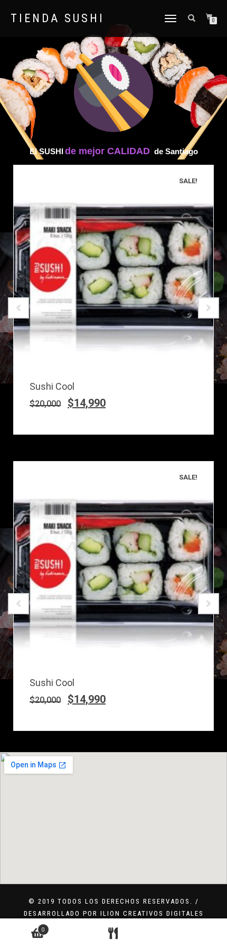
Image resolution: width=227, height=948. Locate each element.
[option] (113, 300)
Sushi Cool (52, 386)
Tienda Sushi (58, 18)
